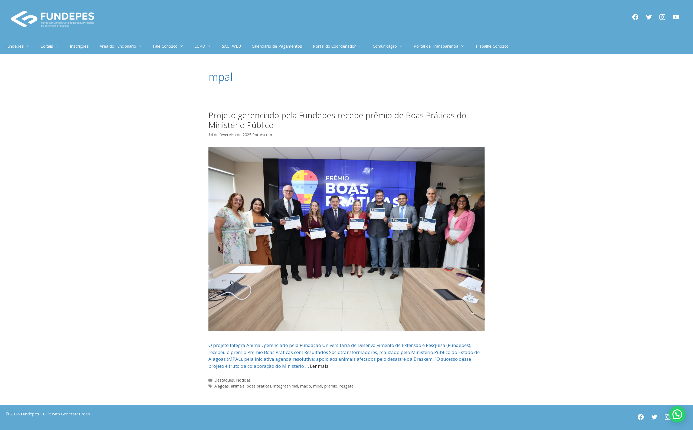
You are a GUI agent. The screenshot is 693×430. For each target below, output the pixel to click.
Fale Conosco (165, 46)
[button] (677, 414)
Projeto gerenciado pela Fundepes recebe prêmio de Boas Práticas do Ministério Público (337, 120)
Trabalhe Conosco (492, 46)
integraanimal (285, 386)
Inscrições (79, 46)
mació (305, 386)
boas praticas (259, 386)
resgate (346, 386)
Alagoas (221, 386)
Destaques (224, 380)
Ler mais (319, 366)
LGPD (199, 46)
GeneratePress (75, 413)
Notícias (243, 380)
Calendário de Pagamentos (277, 46)
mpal (317, 386)
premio (330, 386)
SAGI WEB (231, 46)
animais (237, 386)
